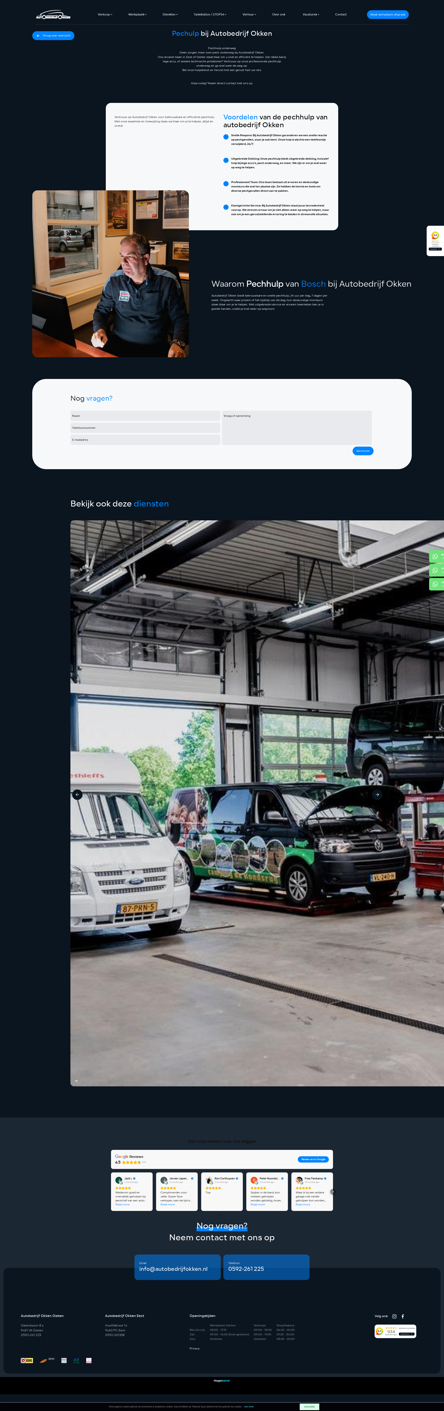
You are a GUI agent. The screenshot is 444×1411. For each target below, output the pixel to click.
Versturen (363, 451)
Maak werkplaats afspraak (387, 14)
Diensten (169, 14)
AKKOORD (309, 1407)
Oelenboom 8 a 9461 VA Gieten (32, 1328)
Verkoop (104, 14)
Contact (341, 14)
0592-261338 (115, 1335)
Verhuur (248, 14)
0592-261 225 (246, 1269)
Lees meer (249, 1407)
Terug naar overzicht (56, 35)
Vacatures (310, 14)
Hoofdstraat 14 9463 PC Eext (116, 1328)
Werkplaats (136, 14)
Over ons (278, 14)
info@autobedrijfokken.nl (173, 1269)
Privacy (195, 1348)
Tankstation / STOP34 (209, 14)
